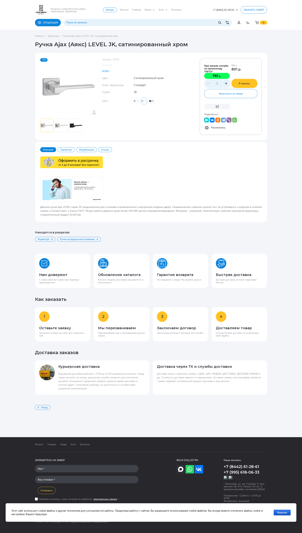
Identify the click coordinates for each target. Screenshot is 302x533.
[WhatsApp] (234, 120)
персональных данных (105, 499)
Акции (63, 444)
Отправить (47, 490)
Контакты (85, 444)
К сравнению (217, 106)
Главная (52, 444)
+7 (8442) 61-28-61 (223, 9)
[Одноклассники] (217, 120)
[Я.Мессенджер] (206, 120)
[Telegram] (223, 120)
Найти (220, 22)
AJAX (105, 71)
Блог (73, 444)
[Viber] (228, 120)
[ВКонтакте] (212, 120)
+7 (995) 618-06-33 (241, 472)
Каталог (39, 444)
